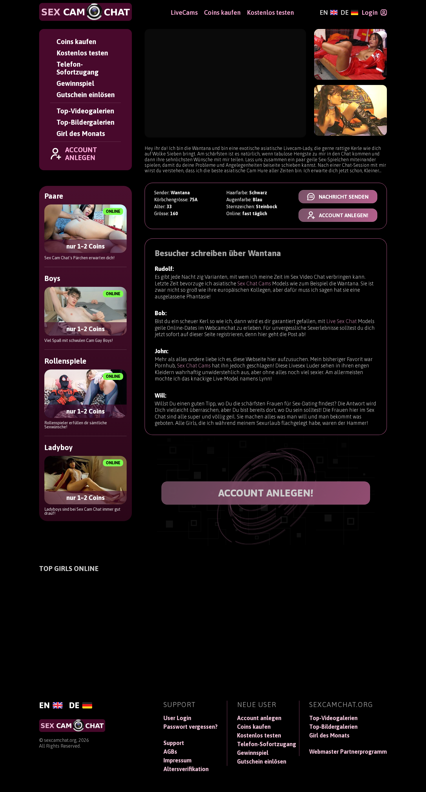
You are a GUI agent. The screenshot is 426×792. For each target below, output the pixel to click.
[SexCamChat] (85, 12)
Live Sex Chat (341, 321)
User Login (177, 718)
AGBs (170, 751)
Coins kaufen (76, 42)
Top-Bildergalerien (85, 122)
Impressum (177, 760)
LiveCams (184, 12)
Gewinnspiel (75, 83)
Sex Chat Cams (254, 283)
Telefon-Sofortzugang (78, 68)
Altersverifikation (186, 769)
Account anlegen (259, 718)
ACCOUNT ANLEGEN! (266, 493)
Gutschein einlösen (86, 95)
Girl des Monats (81, 133)
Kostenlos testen (82, 53)
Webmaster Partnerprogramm (348, 751)
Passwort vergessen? (190, 726)
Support (173, 743)
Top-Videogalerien (85, 111)
